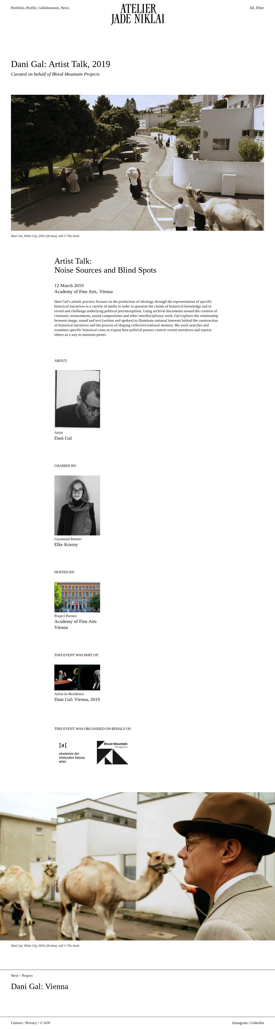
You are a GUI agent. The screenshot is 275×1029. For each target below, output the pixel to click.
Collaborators (48, 8)
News (65, 8)
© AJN (45, 1023)
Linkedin (257, 1023)
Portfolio (17, 8)
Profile (31, 8)
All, (252, 8)
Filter (260, 8)
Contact (17, 1023)
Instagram (240, 1023)
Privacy (31, 1023)
